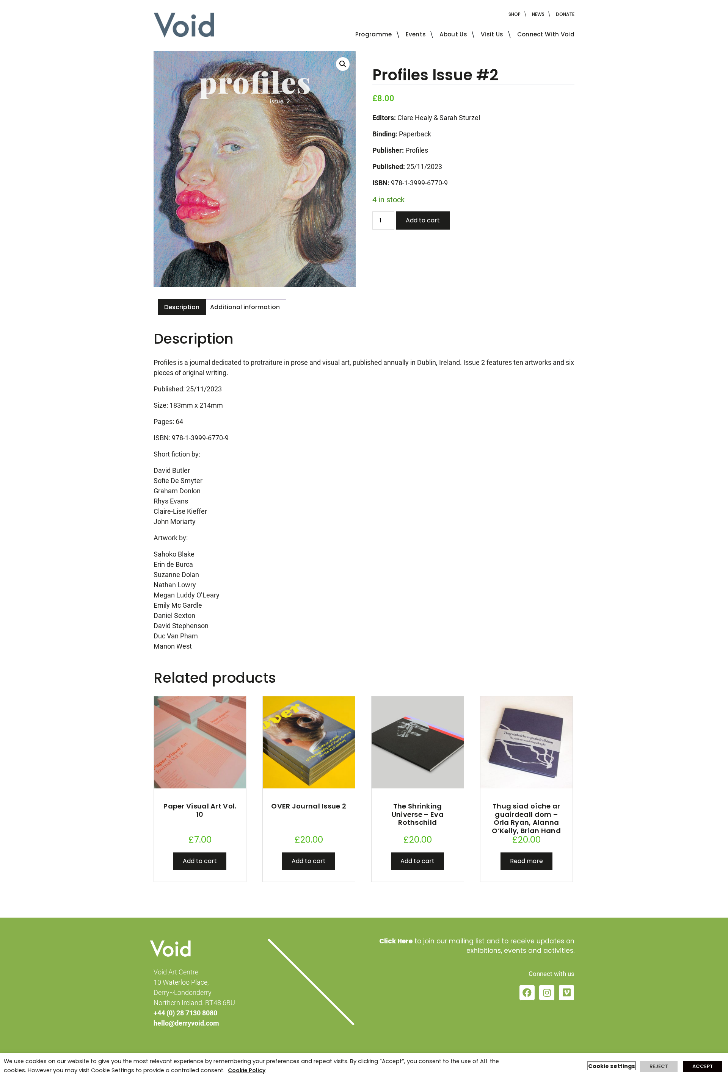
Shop (514, 14)
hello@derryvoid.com (186, 1023)
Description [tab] (181, 307)
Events (416, 34)
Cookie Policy (246, 1070)
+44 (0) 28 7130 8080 (185, 1013)
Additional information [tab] (245, 307)
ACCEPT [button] (702, 1066)
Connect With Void (545, 34)
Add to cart (423, 220)
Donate (565, 14)
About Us (453, 34)
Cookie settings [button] (611, 1066)
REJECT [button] (659, 1066)
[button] (343, 64)
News (538, 14)
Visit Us (492, 34)
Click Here (396, 941)
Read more (526, 861)
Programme (373, 34)
